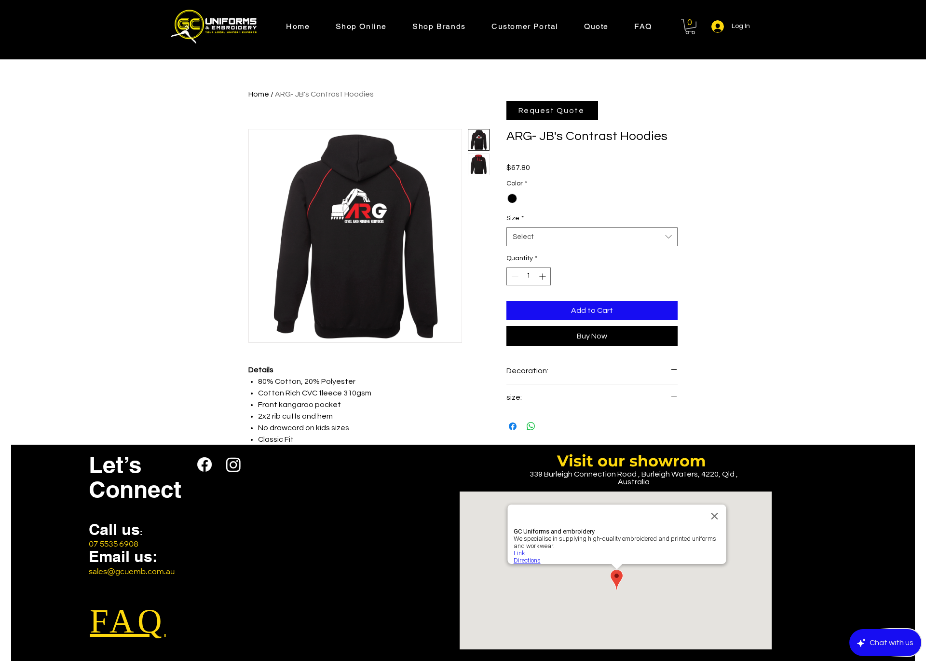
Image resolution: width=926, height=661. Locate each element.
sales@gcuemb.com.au (132, 572)
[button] (374, 27)
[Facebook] (204, 464)
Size (515, 218)
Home (258, 94)
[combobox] (592, 236)
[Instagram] (233, 464)
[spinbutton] (528, 276)
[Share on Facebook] (512, 426)
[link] (690, 26)
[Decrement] (514, 276)
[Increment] (543, 276)
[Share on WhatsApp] (531, 426)
